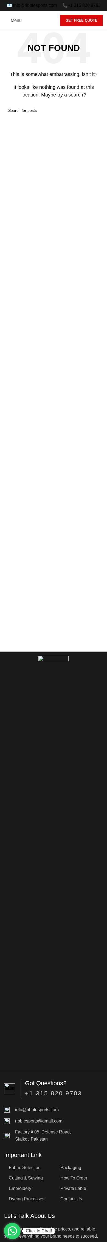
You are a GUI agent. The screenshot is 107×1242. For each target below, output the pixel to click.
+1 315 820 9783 (84, 5)
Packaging (70, 1167)
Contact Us (71, 1198)
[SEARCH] (96, 110)
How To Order (73, 1178)
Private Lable (73, 1188)
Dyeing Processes (26, 1198)
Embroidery (20, 1188)
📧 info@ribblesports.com (32, 5)
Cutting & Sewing (26, 1178)
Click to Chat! (39, 1231)
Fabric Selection (25, 1167)
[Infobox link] (53, 1109)
